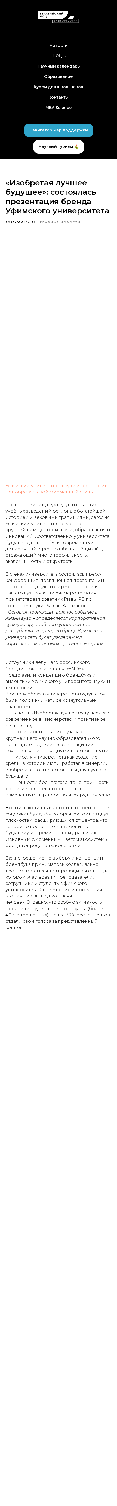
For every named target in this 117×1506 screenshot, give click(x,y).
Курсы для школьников (58, 86)
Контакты (58, 97)
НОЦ (58, 55)
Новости (59, 45)
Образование (58, 76)
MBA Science (58, 107)
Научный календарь (59, 66)
